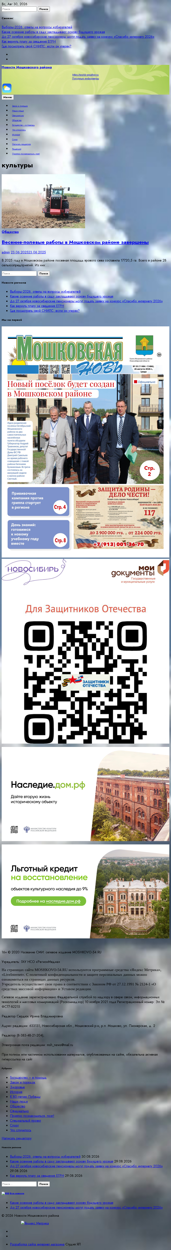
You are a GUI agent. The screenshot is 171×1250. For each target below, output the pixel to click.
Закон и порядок (20, 106)
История (16, 134)
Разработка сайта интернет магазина (37, 1244)
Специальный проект (25, 1120)
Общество (16, 120)
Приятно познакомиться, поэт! (26, 153)
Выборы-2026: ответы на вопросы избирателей (37, 27)
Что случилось (19, 129)
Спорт (15, 139)
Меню (7, 97)
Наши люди (18, 110)
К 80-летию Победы (25, 1096)
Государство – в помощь (23, 125)
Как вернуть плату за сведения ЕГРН (29, 41)
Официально (18, 115)
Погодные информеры (85, 78)
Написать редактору (21, 144)
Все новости (17, 1193)
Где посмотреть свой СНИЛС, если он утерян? (36, 46)
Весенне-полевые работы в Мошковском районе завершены (75, 242)
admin (6, 252)
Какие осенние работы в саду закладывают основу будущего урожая (53, 32)
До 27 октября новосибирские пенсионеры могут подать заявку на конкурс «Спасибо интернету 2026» (78, 36)
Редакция (16, 149)
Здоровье (17, 1087)
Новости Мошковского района (27, 67)
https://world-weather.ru (85, 74)
